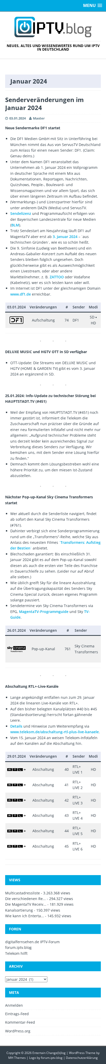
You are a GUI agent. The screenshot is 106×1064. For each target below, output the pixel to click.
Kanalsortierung (19, 910)
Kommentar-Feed (20, 1022)
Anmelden (14, 1005)
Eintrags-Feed (17, 1013)
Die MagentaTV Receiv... (25, 904)
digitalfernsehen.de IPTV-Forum (32, 941)
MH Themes (17, 1058)
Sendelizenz (21, 213)
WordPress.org (17, 1031)
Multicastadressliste (22, 893)
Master (39, 118)
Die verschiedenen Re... (25, 898)
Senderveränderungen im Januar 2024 (44, 103)
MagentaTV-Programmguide (43, 611)
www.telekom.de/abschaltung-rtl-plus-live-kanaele (54, 731)
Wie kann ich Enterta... (24, 915)
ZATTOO (57, 276)
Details (16, 726)
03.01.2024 (17, 118)
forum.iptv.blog (18, 947)
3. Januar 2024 (65, 236)
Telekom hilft (16, 953)
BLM (15, 225)
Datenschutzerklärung (82, 1058)
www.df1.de (20, 294)
